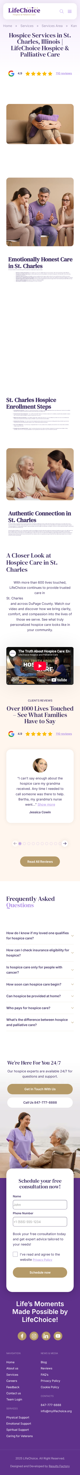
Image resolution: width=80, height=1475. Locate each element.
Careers (11, 1381)
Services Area (52, 26)
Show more (46, 804)
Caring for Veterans (19, 1436)
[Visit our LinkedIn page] (46, 1336)
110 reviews (64, 73)
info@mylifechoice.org (56, 1411)
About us (12, 1368)
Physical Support (17, 1417)
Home (7, 26)
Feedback (12, 1387)
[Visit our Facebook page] (22, 1336)
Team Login (14, 1399)
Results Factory (59, 1466)
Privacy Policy (50, 1381)
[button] (70, 11)
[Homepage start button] (23, 11)
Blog (44, 1362)
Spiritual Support (17, 1429)
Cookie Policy (50, 1387)
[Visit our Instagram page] (34, 1336)
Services (26, 26)
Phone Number (23, 1213)
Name (17, 1196)
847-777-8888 (51, 1405)
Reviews (46, 1368)
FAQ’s (44, 1374)
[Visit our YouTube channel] (58, 1336)
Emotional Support (18, 1423)
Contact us (13, 1393)
